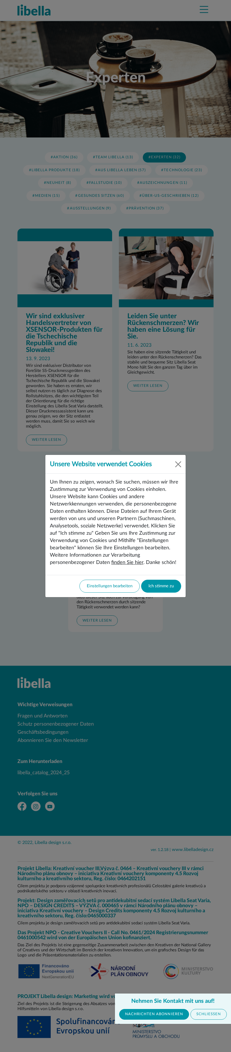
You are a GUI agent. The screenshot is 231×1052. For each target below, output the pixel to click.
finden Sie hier (127, 562)
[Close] (178, 464)
